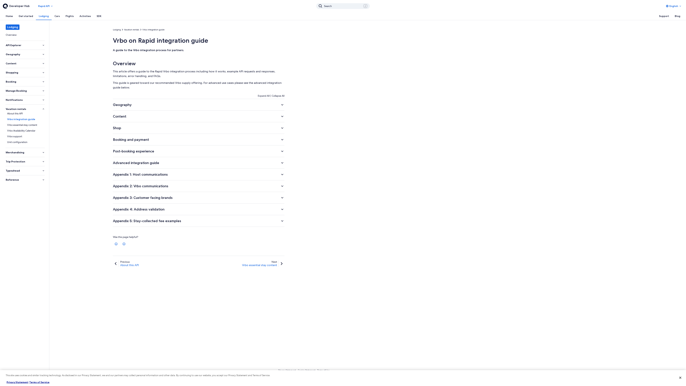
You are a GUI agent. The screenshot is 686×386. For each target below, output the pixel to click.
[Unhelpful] (124, 244)
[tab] (9, 16)
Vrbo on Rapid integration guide (160, 40)
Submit (277, 259)
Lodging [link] (117, 29)
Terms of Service (39, 382)
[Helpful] (116, 244)
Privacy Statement (17, 382)
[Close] (680, 378)
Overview (124, 63)
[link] (24, 35)
